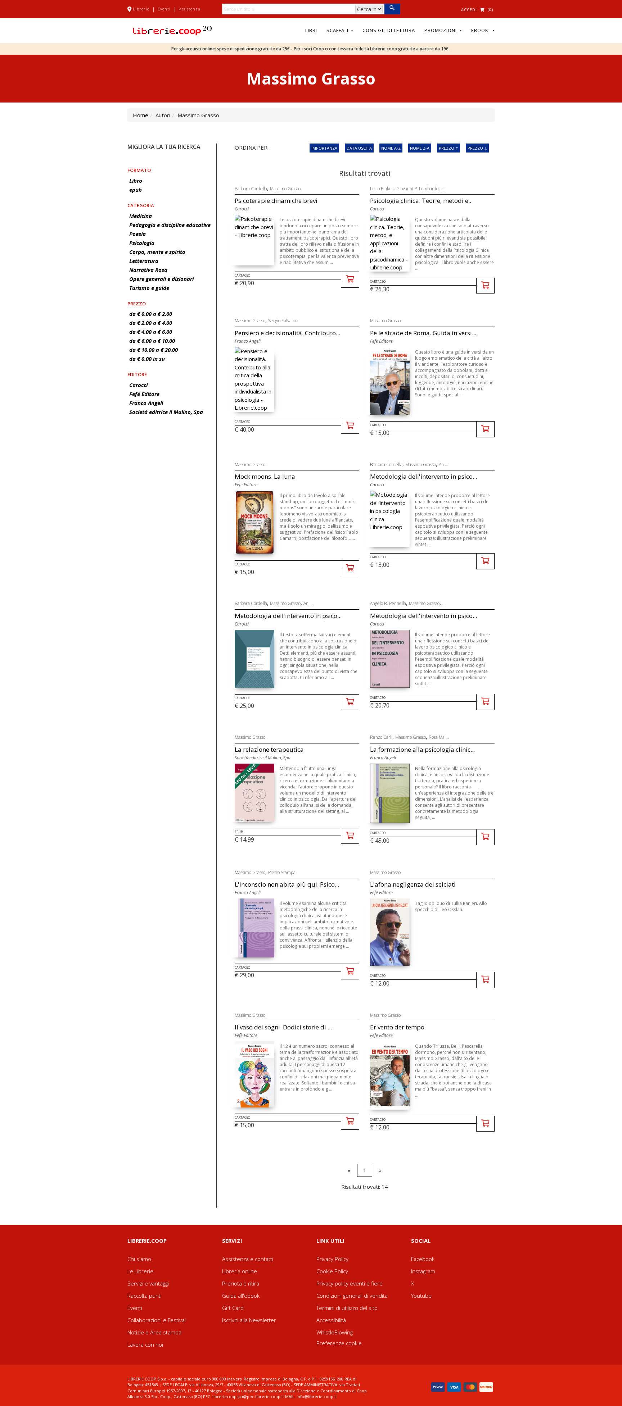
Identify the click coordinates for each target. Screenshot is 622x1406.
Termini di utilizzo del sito (347, 1307)
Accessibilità (331, 1320)
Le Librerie (140, 1271)
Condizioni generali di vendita (352, 1295)
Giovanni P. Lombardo (417, 189)
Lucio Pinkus (381, 189)
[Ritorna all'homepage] (172, 29)
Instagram (423, 1271)
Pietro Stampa (282, 872)
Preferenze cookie (339, 1343)
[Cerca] (392, 9)
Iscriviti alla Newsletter (249, 1320)
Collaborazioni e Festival (156, 1320)
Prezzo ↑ (448, 148)
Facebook (422, 1258)
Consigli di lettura (388, 30)
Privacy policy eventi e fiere (349, 1283)
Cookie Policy (332, 1271)
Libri (311, 30)
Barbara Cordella (251, 189)
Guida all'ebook (241, 1295)
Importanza (324, 148)
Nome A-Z (391, 148)
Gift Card (233, 1307)
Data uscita (359, 148)
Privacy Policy (332, 1258)
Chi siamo (139, 1258)
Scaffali (338, 30)
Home (140, 115)
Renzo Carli (381, 737)
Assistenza (189, 9)
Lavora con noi (145, 1344)
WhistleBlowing (334, 1332)
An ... (443, 464)
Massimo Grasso (285, 189)
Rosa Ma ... (439, 737)
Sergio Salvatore (283, 321)
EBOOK (481, 30)
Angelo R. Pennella (388, 603)
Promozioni (441, 30)
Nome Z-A (419, 148)
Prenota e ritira (240, 1283)
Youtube (421, 1295)
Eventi (164, 9)
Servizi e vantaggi (148, 1283)
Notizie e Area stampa (154, 1332)
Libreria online (239, 1271)
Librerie (141, 9)
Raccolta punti (144, 1295)
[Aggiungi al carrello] (350, 280)
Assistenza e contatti (247, 1258)
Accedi (469, 9)
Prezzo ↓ (477, 148)
